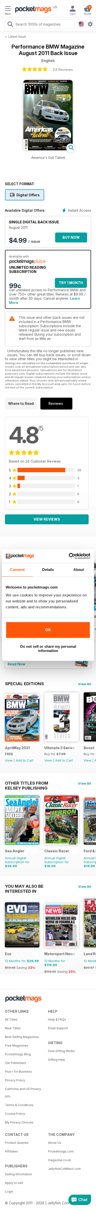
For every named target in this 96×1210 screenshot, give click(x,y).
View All (84, 684)
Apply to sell (14, 1183)
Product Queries (17, 1143)
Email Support (58, 1028)
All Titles (11, 1019)
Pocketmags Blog (18, 1054)
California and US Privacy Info (23, 1092)
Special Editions (24, 683)
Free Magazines (16, 1045)
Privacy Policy (15, 1080)
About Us (54, 1143)
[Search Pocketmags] (10, 25)
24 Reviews (63, 69)
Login (9, 1191)
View (9, 760)
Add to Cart (24, 760)
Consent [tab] (17, 569)
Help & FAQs (57, 1019)
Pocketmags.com (61, 1151)
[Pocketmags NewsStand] (32, 10)
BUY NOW (71, 237)
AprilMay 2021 (17, 748)
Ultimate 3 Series (59, 748)
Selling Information (18, 1174)
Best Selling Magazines (22, 1037)
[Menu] (8, 9)
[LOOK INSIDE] (48, 149)
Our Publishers (15, 1063)
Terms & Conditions (19, 1105)
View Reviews (46, 519)
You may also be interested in (24, 886)
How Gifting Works (61, 1051)
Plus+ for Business (18, 1071)
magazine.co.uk (59, 1160)
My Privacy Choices (19, 1122)
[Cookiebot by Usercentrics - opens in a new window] (69, 556)
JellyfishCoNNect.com (64, 1169)
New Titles (13, 1028)
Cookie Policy (15, 1114)
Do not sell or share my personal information (48, 648)
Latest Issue (17, 36)
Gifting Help (56, 1060)
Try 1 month (71, 283)
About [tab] (78, 569)
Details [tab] (48, 569)
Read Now (16, 664)
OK (48, 630)
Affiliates (11, 1151)
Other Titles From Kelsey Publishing (26, 783)
